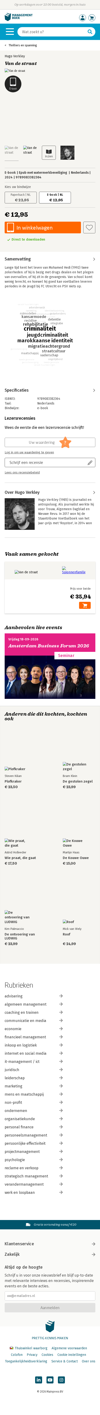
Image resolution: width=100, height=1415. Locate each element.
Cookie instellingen (71, 1355)
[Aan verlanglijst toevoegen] (89, 227)
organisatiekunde (20, 1119)
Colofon (17, 1355)
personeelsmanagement (26, 1135)
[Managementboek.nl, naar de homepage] (19, 20)
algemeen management (26, 1004)
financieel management (25, 1037)
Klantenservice (19, 1243)
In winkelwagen (35, 227)
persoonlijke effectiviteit (25, 1143)
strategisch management (26, 1176)
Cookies (47, 1355)
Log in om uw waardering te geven (29, 452)
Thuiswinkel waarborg (31, 1348)
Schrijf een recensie (26, 462)
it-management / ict (22, 1061)
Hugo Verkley (15, 56)
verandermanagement (24, 1184)
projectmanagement (22, 1151)
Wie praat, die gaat (20, 858)
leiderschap (15, 1078)
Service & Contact (64, 1361)
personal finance (19, 1127)
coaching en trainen (22, 1012)
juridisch (12, 1070)
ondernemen (16, 1110)
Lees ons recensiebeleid (22, 472)
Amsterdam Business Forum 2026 (48, 646)
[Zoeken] (90, 31)
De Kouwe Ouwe (76, 858)
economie (13, 1029)
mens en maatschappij (24, 1094)
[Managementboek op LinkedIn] (38, 1379)
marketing (13, 1086)
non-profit (13, 1102)
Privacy (32, 1355)
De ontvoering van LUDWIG (20, 936)
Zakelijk (12, 1254)
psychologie (15, 1160)
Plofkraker (13, 781)
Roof (66, 934)
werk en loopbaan (20, 1192)
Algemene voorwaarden (69, 1348)
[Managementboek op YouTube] (50, 1379)
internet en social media (26, 1053)
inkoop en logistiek (21, 1045)
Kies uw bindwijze (18, 187)
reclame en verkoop (21, 1168)
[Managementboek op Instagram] (61, 1379)
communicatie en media (25, 1020)
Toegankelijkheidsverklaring (26, 1361)
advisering (14, 996)
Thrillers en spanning (23, 45)
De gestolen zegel (78, 781)
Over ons (88, 1361)
